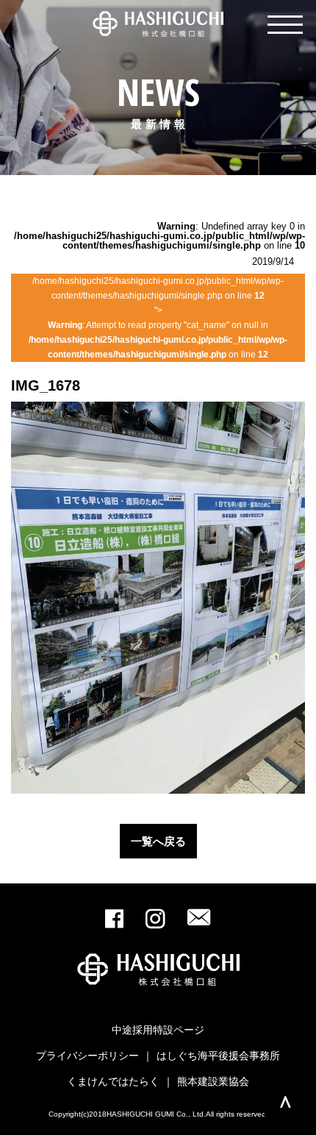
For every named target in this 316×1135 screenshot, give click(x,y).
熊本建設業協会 (213, 1081)
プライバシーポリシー (87, 1055)
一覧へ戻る (158, 841)
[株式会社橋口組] (158, 24)
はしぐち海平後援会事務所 (218, 1055)
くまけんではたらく (113, 1081)
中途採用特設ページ (158, 1030)
